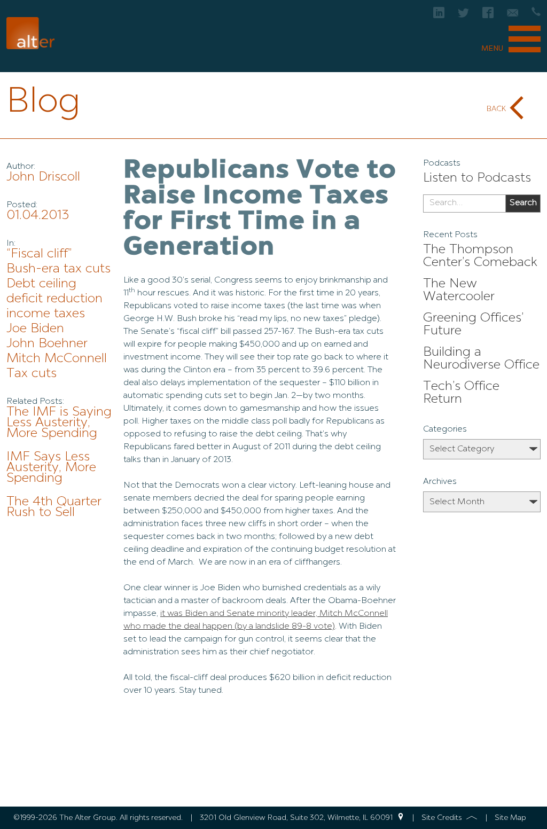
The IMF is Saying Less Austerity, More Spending (59, 423)
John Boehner (47, 344)
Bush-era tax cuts (58, 269)
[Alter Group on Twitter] (463, 15)
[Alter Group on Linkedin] (438, 15)
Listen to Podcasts (477, 178)
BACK (496, 109)
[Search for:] (464, 203)
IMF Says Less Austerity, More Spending (51, 468)
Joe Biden (35, 329)
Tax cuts (31, 373)
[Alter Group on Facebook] (488, 15)
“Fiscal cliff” (39, 254)
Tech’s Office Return (461, 393)
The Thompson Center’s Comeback (480, 256)
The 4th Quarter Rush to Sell (53, 507)
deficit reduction (54, 299)
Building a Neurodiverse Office (481, 359)
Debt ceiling (41, 284)
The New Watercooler (459, 290)
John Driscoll (43, 177)
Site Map (510, 818)
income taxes (45, 314)
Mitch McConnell (56, 359)
